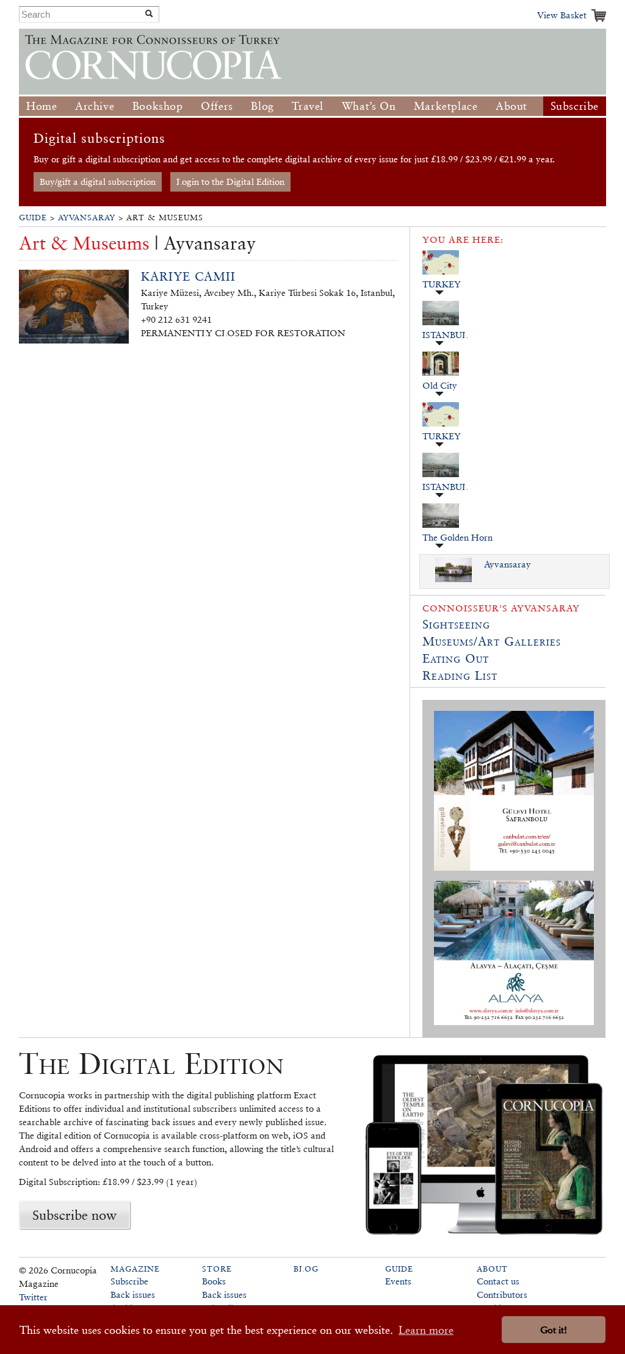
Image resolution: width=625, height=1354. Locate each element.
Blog (262, 105)
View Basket (562, 15)
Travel (307, 105)
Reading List (459, 675)
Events (398, 1281)
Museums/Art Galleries (491, 641)
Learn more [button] (426, 1329)
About (511, 105)
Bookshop (157, 105)
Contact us (498, 1281)
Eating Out (455, 658)
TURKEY (441, 284)
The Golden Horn (457, 537)
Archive (94, 105)
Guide (33, 217)
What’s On (369, 105)
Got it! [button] (553, 1330)
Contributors (502, 1294)
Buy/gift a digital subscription (98, 181)
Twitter (33, 1297)
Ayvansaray (86, 217)
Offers (217, 105)
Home (41, 105)
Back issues (132, 1294)
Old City (439, 385)
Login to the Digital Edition (230, 181)
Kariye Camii (188, 276)
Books (214, 1281)
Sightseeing (456, 624)
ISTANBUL (445, 334)
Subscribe (575, 105)
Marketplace (446, 105)
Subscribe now (74, 1215)
